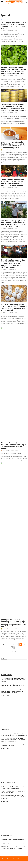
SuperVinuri (5, 730)
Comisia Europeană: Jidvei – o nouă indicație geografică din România (13, 744)
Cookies (24, 858)
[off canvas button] (2, 2)
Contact (4, 858)
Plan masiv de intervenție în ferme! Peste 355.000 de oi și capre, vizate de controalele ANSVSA (12, 685)
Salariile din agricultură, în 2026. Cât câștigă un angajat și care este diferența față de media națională (13, 680)
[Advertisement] (14, 8)
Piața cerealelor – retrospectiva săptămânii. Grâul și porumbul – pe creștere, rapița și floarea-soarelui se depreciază (13, 691)
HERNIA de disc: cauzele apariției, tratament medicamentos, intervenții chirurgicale (13, 847)
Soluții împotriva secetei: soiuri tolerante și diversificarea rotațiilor (12, 791)
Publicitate (9, 858)
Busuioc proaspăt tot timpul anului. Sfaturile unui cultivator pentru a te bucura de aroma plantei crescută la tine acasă (13, 70)
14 (13, 644)
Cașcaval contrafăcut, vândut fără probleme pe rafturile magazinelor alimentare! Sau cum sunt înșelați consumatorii (13, 107)
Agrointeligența (6, 674)
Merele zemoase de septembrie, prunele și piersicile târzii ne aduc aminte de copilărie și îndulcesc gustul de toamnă (13, 182)
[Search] (26, 2)
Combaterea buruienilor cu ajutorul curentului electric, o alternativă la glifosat (13, 787)
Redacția (4, 30)
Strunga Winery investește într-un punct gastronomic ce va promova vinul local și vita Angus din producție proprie (13, 740)
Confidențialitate (17, 858)
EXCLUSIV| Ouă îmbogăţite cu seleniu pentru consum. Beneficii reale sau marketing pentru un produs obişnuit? (14, 307)
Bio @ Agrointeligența (8, 783)
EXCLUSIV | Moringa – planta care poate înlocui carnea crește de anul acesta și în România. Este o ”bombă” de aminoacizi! (14, 223)
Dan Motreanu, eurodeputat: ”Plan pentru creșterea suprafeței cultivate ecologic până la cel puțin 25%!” (13, 797)
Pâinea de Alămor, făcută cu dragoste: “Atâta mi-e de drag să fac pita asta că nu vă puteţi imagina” (13, 445)
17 (24, 644)
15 (17, 644)
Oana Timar (5, 450)
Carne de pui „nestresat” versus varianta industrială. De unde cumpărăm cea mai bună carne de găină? (13, 25)
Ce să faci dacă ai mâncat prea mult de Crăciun (13, 844)
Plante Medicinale (7, 835)
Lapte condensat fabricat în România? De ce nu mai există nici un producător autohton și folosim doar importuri (13, 145)
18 (12, 647)
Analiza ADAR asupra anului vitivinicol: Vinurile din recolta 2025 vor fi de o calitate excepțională (14, 734)
